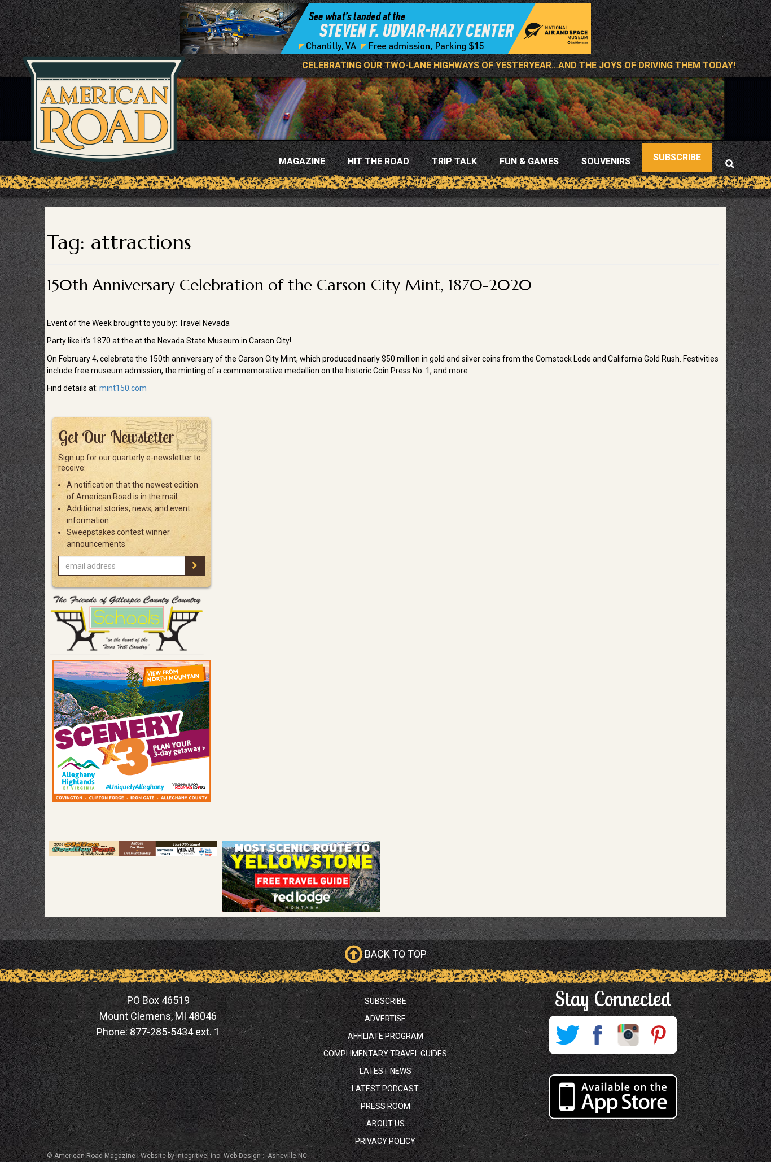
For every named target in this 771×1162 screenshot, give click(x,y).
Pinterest (658, 1034)
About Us (385, 1123)
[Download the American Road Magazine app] (612, 1096)
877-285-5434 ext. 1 (175, 1032)
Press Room (385, 1106)
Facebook (597, 1034)
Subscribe (385, 1001)
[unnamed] (131, 731)
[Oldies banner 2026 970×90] (133, 849)
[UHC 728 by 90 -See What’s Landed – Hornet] (385, 28)
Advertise (385, 1018)
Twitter (567, 1034)
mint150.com (123, 388)
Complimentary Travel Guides (385, 1053)
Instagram (628, 1034)
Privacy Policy (385, 1141)
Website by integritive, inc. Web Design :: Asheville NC (224, 1156)
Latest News (385, 1071)
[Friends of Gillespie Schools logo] (131, 624)
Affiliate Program (385, 1036)
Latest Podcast (385, 1088)
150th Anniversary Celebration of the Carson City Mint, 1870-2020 (289, 285)
